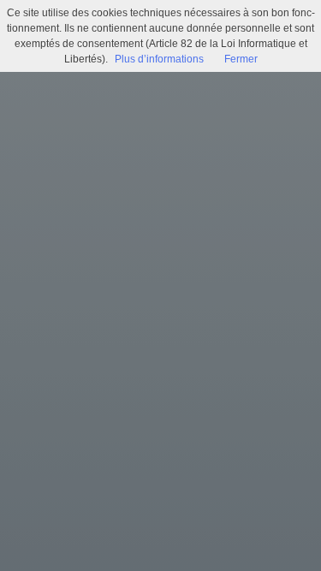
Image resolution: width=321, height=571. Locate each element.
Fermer (241, 59)
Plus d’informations (159, 59)
